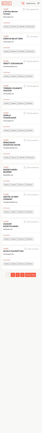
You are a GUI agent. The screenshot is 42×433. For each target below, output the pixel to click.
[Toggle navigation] (23, 3)
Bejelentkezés (30, 3)
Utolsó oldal (30, 275)
